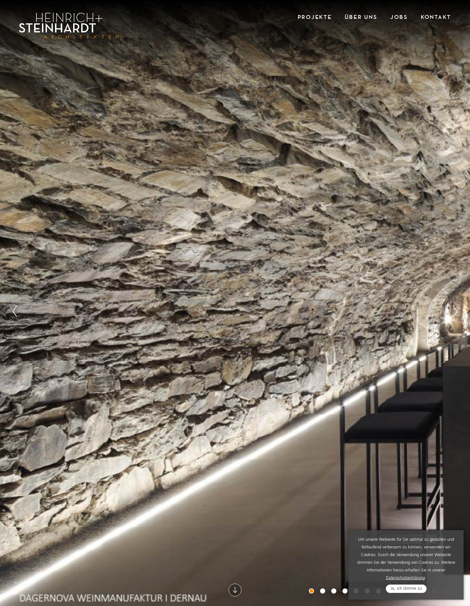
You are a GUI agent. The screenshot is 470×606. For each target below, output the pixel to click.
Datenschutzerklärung (405, 578)
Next (455, 311)
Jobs (399, 17)
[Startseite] (69, 26)
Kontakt (436, 17)
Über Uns (361, 17)
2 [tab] (323, 591)
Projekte (315, 17)
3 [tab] (334, 591)
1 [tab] (312, 591)
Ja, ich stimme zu (406, 588)
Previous (15, 311)
